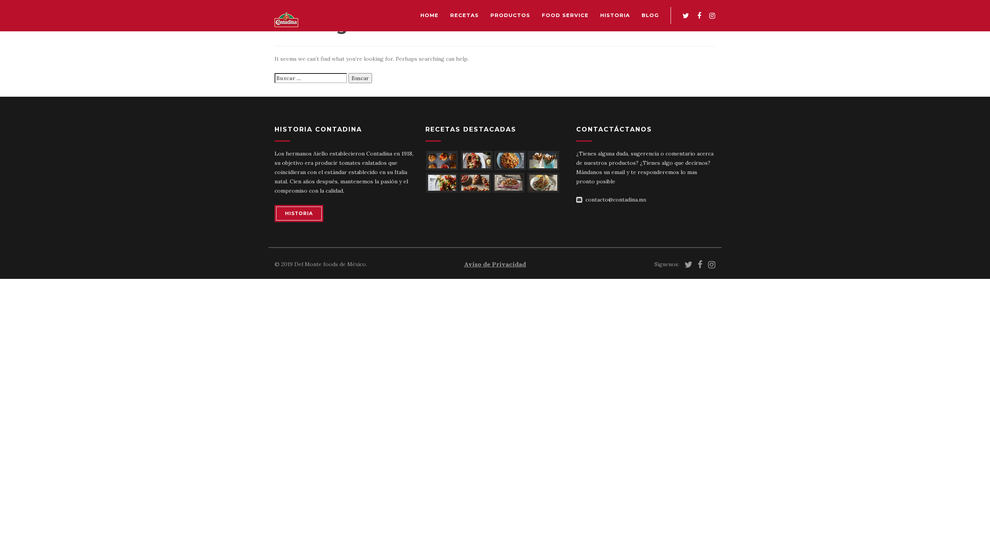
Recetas (464, 15)
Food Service (565, 15)
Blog (650, 15)
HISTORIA (299, 213)
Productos (510, 15)
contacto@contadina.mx (615, 199)
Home (429, 15)
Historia (615, 15)
